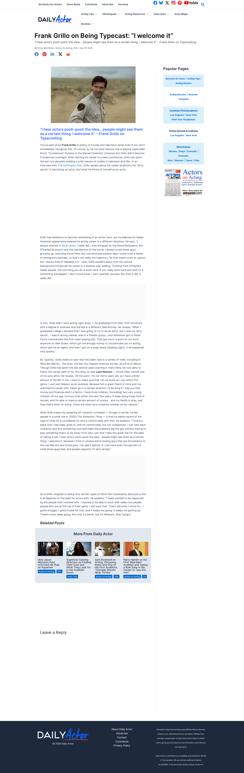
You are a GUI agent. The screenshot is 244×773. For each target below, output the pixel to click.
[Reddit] (68, 54)
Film (75, 48)
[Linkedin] (52, 54)
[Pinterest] (44, 54)
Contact (122, 737)
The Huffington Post (70, 165)
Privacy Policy (122, 745)
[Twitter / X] (60, 54)
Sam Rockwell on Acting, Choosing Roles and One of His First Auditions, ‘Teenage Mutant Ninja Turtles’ (106, 566)
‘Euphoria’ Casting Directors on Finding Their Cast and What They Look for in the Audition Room (78, 566)
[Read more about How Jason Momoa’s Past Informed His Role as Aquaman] (50, 548)
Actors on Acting (63, 48)
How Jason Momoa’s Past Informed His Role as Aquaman (49, 563)
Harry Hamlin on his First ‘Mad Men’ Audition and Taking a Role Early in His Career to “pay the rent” (135, 566)
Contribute (122, 741)
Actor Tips (72, 576)
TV (144, 576)
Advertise (122, 733)
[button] (203, 5)
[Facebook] (36, 54)
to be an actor (67, 245)
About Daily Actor (121, 729)
